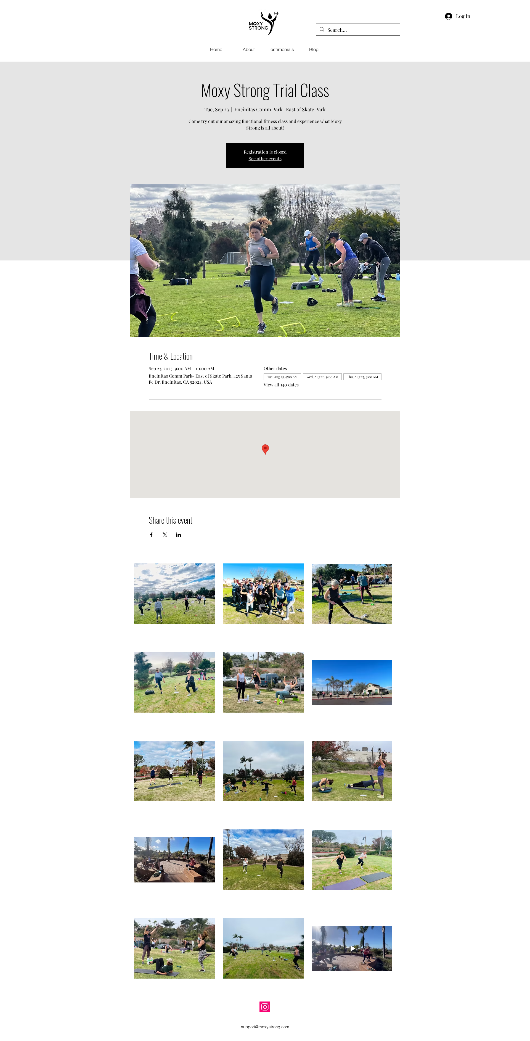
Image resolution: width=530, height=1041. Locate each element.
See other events (265, 158)
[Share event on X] (165, 535)
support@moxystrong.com (265, 1026)
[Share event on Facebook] (151, 535)
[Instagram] (264, 1007)
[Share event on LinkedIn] (178, 535)
